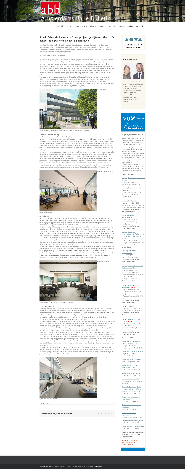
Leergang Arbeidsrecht (129, 201)
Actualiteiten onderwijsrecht (131, 341)
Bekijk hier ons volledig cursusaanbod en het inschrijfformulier (129, 442)
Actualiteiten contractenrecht (131, 359)
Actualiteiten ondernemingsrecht (132, 421)
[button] (142, 26)
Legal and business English (130, 379)
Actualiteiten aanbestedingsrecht (132, 351)
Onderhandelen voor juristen (131, 373)
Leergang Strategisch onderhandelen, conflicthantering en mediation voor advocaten (133, 234)
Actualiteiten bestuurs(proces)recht (133, 426)
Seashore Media (98, 466)
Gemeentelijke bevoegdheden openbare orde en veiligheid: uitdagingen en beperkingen (131, 389)
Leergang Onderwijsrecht (130, 188)
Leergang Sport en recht (129, 306)
